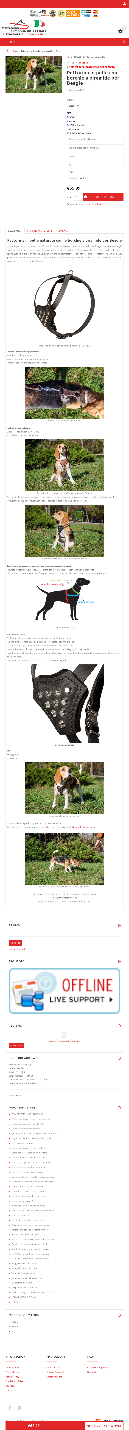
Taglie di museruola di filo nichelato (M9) (31, 1138)
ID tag (70, 172)
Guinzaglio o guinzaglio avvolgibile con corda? (33, 1181)
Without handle (77, 124)
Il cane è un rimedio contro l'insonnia (29, 1191)
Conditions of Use (14, 1381)
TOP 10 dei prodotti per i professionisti (30, 1258)
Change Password (55, 1372)
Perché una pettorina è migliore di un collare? (33, 1239)
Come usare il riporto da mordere (27, 1171)
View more (16, 1045)
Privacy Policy (12, 1372)
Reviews (62, 230)
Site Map (10, 1385)
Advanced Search (17, 949)
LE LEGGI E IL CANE (20, 1215)
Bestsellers (92, 1372)
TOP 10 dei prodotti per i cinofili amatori (30, 1253)
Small (72, 116)
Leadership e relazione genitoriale (27, 1220)
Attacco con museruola (22, 1143)
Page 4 (14, 1331)
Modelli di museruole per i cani (26, 1128)
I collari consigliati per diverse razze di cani (31, 1292)
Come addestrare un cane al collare (28, 1147)
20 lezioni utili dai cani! (22, 1282)
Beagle (15, 51)
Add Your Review (95, 203)
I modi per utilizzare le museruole (27, 1186)
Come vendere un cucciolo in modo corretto (32, 1176)
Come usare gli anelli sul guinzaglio (28, 1167)
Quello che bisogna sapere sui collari (29, 1244)
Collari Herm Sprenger (98, 1367)
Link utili (15, 1301)
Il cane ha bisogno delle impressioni (28, 1195)
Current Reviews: (75, 203)
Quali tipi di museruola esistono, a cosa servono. (34, 1133)
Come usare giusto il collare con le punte (31, 1162)
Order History (53, 1367)
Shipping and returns (39, 230)
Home (8, 51)
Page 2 (14, 1321)
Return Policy (12, 1376)
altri (74, 827)
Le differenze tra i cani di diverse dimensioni (32, 1210)
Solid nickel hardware (80, 133)
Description (15, 230)
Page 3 (14, 1326)
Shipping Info (12, 1367)
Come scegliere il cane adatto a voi (28, 1157)
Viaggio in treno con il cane (24, 1273)
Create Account (54, 1376)
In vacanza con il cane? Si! (23, 1200)
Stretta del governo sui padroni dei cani (30, 1248)
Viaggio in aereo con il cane (24, 1268)
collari (47, 827)
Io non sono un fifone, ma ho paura (28, 1205)
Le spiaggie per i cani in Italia (25, 1287)
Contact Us (36, 34)
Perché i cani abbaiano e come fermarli (29, 1229)
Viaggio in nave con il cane (24, 1263)
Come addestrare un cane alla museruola (31, 1118)
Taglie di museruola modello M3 (27, 1123)
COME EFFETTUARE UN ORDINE (27, 1114)
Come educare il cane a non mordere (29, 1152)
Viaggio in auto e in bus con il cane (27, 1277)
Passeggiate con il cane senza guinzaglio (30, 1224)
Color (70, 99)
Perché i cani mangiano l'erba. (25, 1234)
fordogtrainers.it (33, 1420)
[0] (120, 32)
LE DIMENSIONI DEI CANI (23, 1297)
